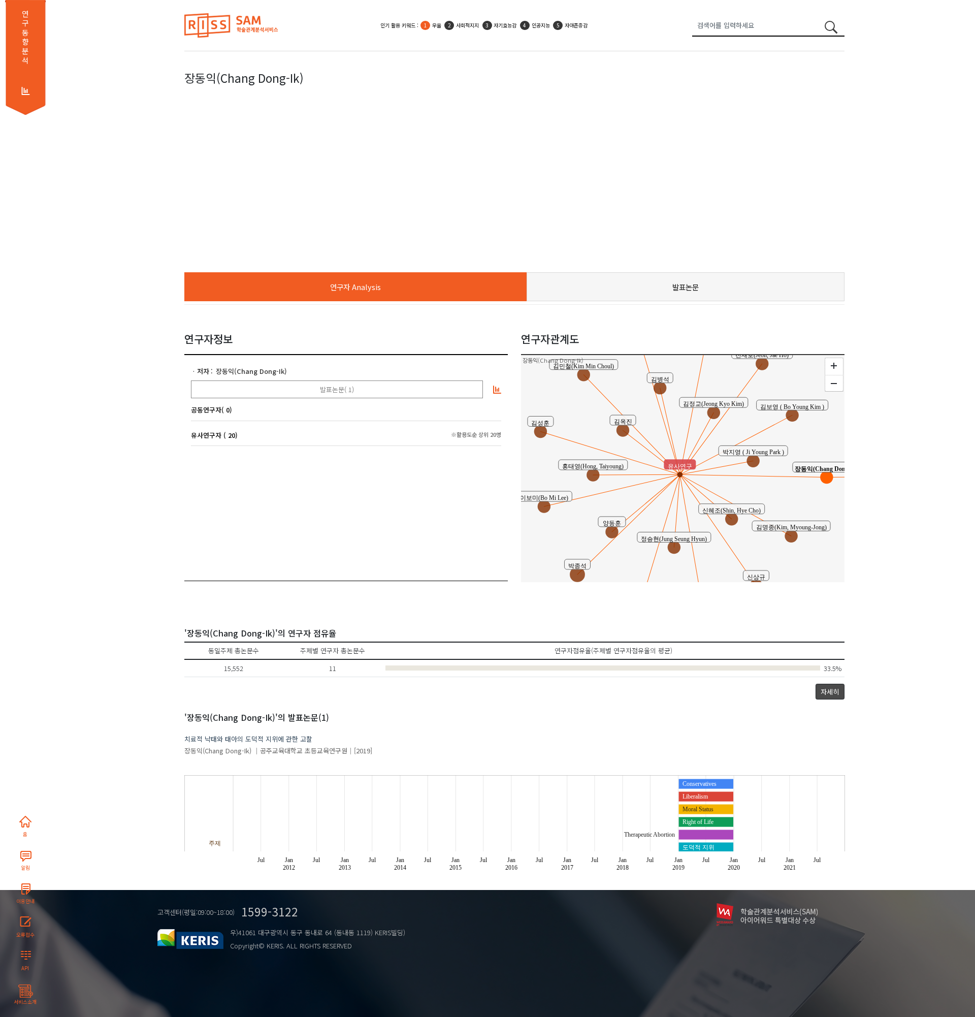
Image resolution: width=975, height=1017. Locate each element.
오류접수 (25, 934)
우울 (436, 25)
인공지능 (541, 25)
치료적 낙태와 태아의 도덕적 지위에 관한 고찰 (248, 739)
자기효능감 (505, 25)
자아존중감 (576, 25)
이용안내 (25, 901)
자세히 (830, 691)
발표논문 (685, 286)
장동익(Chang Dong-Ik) (251, 371)
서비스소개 (25, 1001)
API (25, 968)
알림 (25, 867)
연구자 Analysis (355, 286)
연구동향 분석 (25, 37)
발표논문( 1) (337, 389)
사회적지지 (467, 25)
